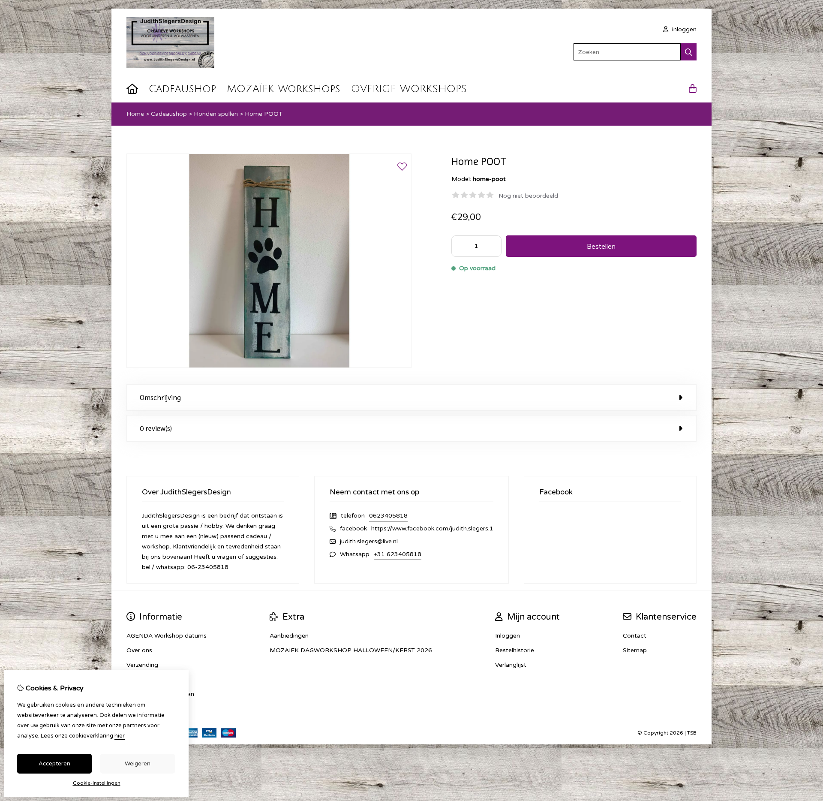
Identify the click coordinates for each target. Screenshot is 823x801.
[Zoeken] (689, 51)
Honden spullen (216, 113)
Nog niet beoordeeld (528, 195)
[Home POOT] (269, 366)
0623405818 (388, 515)
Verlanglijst (510, 665)
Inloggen (507, 635)
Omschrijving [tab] (160, 397)
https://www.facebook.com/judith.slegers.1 (432, 528)
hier (119, 735)
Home (135, 113)
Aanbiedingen (289, 635)
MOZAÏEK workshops (283, 88)
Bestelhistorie (514, 650)
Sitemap (635, 650)
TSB (692, 733)
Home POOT (263, 113)
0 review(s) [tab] (156, 428)
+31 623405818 (397, 554)
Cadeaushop (182, 88)
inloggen (683, 29)
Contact (634, 635)
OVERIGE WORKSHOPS (409, 88)
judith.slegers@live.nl (369, 541)
